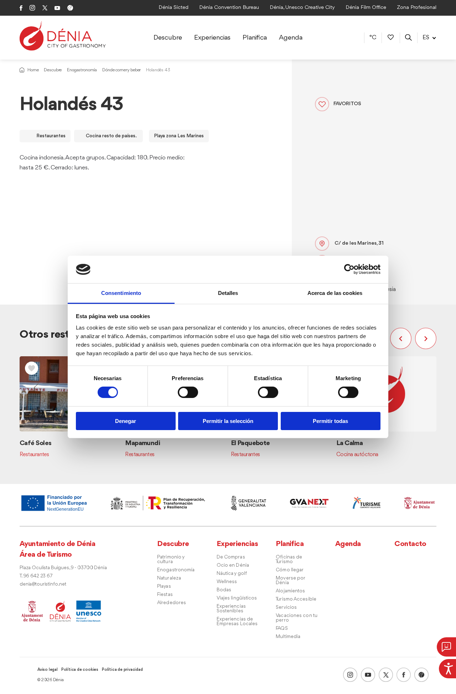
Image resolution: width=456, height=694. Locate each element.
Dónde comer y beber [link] (121, 70)
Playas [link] (164, 586)
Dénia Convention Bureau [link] (229, 7)
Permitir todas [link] (330, 421)
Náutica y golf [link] (232, 573)
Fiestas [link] (165, 594)
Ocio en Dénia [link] (233, 565)
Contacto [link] (410, 544)
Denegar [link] (125, 421)
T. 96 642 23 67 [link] (36, 576)
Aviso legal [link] (47, 670)
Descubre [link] (168, 37)
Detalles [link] (228, 293)
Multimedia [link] (288, 636)
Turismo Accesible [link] (296, 599)
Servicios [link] (286, 607)
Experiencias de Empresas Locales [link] (237, 621)
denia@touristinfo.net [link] (43, 584)
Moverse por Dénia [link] (290, 580)
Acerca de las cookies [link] (334, 293)
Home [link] (32, 70)
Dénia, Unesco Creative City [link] (302, 7)
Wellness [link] (227, 582)
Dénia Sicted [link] (173, 7)
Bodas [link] (224, 590)
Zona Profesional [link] (416, 7)
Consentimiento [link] (121, 293)
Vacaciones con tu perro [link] (296, 618)
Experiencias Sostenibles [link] (231, 608)
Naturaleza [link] (169, 578)
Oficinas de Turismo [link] (289, 559)
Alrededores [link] (171, 603)
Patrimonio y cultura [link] (170, 559)
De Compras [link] (231, 557)
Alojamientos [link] (290, 591)
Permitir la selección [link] (228, 421)
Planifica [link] (255, 37)
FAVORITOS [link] (347, 104)
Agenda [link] (290, 37)
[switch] (188, 392)
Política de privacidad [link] (122, 670)
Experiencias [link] (212, 37)
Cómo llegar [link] (290, 570)
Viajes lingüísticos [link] (237, 598)
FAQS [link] (281, 628)
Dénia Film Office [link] (366, 7)
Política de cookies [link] (79, 670)
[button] (402, 338)
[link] (447, 667)
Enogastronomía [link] (82, 70)
